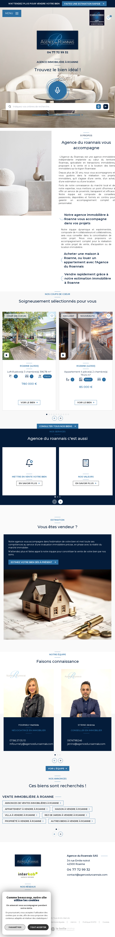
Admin (74, 922)
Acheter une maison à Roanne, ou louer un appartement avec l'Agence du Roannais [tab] (86, 260)
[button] (60, 418)
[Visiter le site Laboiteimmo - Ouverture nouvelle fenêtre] (63, 929)
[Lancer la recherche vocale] (57, 90)
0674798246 (74, 740)
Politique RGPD (89, 922)
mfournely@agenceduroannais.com (31, 744)
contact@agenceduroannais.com (87, 874)
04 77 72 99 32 (78, 869)
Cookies (106, 922)
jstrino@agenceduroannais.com (86, 744)
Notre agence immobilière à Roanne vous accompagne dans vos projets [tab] (86, 219)
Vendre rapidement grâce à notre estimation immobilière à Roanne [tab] (87, 278)
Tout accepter (38, 927)
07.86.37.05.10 (18, 740)
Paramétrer (15, 927)
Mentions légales (57, 922)
